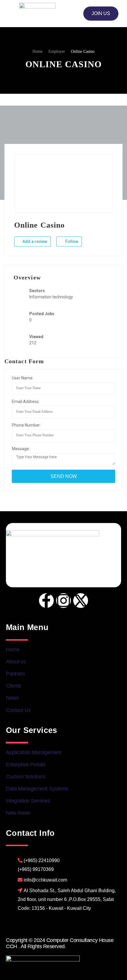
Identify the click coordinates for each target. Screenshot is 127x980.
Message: (21, 448)
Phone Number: (26, 425)
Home (12, 649)
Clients (13, 686)
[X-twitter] (80, 600)
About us (16, 662)
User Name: (22, 378)
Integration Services (28, 801)
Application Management (33, 752)
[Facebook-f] (46, 600)
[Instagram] (63, 600)
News (12, 698)
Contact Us (18, 710)
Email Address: (26, 401)
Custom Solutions (25, 777)
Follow (71, 241)
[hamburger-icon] (12, 13)
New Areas (18, 813)
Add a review (34, 241)
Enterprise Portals (25, 764)
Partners (15, 674)
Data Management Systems (37, 789)
